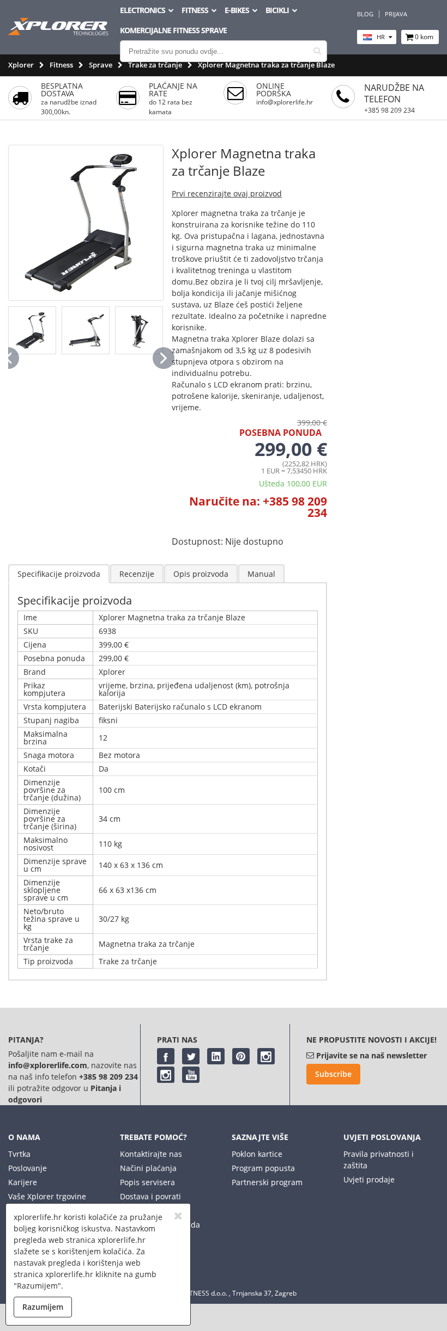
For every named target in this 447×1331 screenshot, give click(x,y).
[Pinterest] (241, 1056)
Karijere (22, 1182)
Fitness (61, 65)
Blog (365, 14)
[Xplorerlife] (59, 32)
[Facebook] (165, 1056)
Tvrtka (19, 1154)
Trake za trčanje (155, 65)
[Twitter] (191, 1056)
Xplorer (21, 65)
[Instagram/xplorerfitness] (165, 1075)
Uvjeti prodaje (369, 1179)
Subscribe (333, 1074)
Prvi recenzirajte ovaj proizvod (227, 193)
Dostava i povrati (150, 1196)
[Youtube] (191, 1075)
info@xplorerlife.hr (284, 102)
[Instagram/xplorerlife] (266, 1056)
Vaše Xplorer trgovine (47, 1196)
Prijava (396, 14)
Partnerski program (267, 1182)
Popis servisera (147, 1182)
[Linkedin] (216, 1056)
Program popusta (263, 1168)
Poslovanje (27, 1168)
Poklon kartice (257, 1154)
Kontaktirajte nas (151, 1154)
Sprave (100, 65)
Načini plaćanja (148, 1168)
